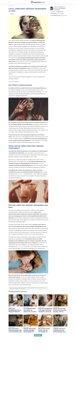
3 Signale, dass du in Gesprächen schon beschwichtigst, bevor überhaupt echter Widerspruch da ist (59, 330)
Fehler (43, 91)
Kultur (10, 307)
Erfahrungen (20, 246)
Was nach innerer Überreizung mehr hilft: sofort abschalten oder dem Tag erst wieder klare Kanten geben (15, 330)
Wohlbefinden (56, 307)
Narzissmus (21, 174)
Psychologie (11, 5)
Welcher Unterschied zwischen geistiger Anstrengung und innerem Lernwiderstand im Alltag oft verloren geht (30, 330)
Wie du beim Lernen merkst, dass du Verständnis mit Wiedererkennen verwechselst (44, 330)
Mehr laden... (38, 335)
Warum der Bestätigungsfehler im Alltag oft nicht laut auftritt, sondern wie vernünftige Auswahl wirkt (15, 310)
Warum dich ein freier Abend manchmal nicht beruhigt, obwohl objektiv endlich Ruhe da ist (60, 310)
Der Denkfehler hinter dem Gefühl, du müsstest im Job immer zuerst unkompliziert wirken (30, 310)
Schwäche (41, 163)
